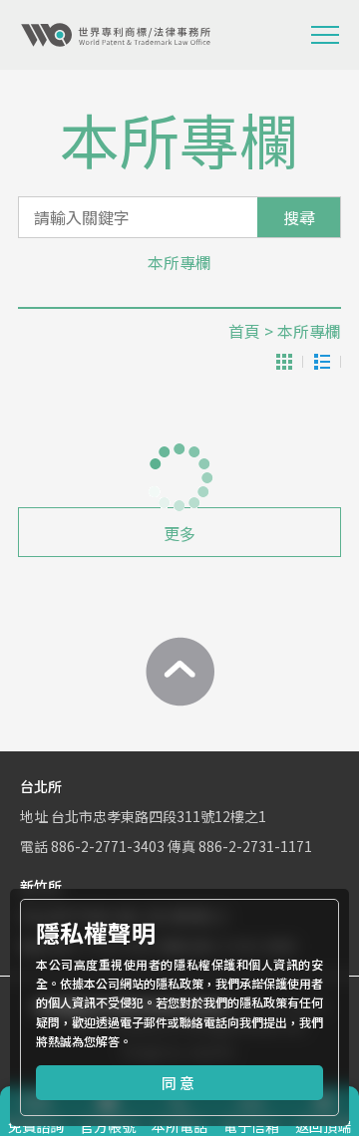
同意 (179, 1082)
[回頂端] (179, 672)
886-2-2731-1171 (255, 846)
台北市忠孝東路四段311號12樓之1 (158, 816)
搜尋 (299, 217)
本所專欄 (179, 262)
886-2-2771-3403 (108, 846)
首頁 (244, 331)
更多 (179, 533)
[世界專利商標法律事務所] (115, 35)
